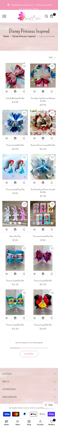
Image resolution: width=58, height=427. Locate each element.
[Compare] (23, 91)
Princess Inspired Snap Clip (15, 189)
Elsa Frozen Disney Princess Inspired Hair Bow (43, 190)
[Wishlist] (24, 66)
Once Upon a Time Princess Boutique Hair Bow (43, 99)
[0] (51, 16)
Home (6, 36)
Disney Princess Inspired (23, 36)
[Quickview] (6, 91)
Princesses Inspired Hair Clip (43, 236)
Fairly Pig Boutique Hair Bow (15, 98)
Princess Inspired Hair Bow (15, 145)
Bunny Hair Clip (15, 236)
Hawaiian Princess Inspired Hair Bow (43, 145)
